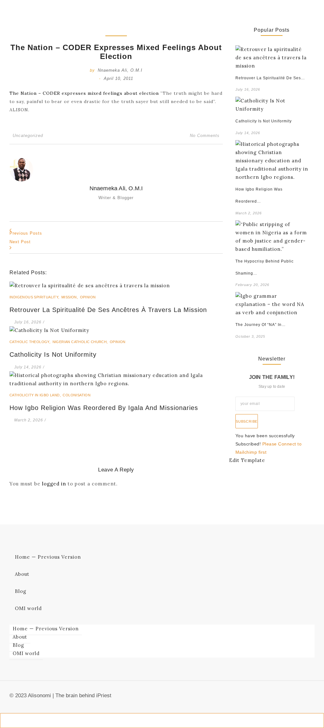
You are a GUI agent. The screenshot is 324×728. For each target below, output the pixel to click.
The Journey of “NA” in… (260, 324)
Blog (20, 591)
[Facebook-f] (290, 697)
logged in (54, 484)
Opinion (88, 297)
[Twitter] (300, 697)
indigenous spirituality (34, 297)
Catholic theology (30, 342)
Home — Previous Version (48, 557)
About (22, 574)
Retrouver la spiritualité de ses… (270, 78)
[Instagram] (311, 697)
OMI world (28, 608)
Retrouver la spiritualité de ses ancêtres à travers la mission (108, 309)
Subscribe (247, 421)
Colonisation (76, 395)
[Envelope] (280, 697)
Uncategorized (28, 135)
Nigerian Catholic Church (81, 342)
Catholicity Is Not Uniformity (53, 354)
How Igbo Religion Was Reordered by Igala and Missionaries (103, 407)
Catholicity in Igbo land (35, 395)
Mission (70, 297)
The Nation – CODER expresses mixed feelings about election (84, 93)
